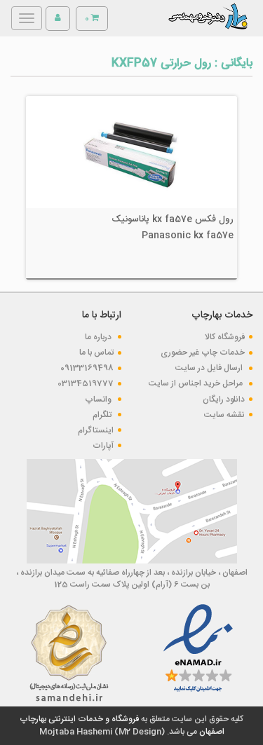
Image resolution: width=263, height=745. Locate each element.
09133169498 (87, 368)
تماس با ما (96, 353)
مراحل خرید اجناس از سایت (197, 383)
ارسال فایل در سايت (210, 368)
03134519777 (86, 383)
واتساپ (99, 399)
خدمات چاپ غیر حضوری (203, 353)
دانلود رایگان (224, 399)
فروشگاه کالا (225, 337)
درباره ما (99, 337)
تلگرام (103, 415)
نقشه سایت (224, 415)
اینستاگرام (96, 430)
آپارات (103, 446)
